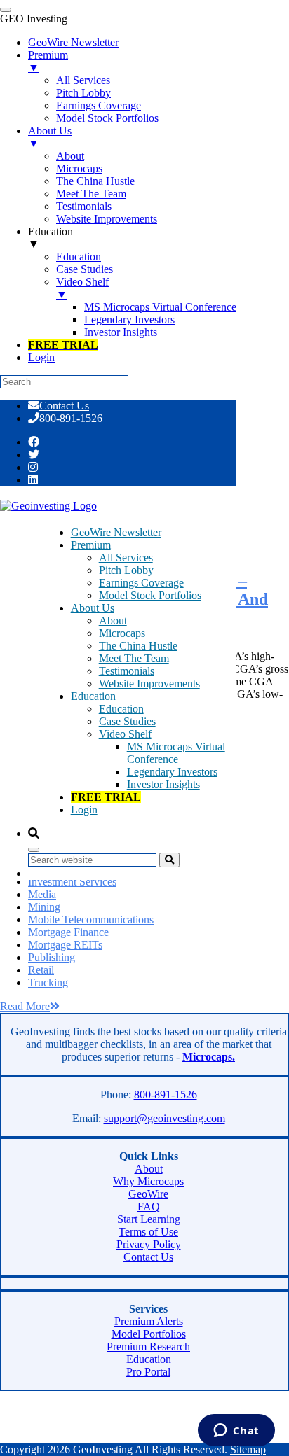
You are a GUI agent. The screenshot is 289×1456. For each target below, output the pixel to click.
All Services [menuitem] (83, 80)
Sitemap (248, 1449)
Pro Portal (148, 1372)
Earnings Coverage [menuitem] (98, 105)
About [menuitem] (70, 156)
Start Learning (148, 1219)
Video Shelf (125, 734)
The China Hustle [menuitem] (95, 181)
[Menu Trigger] (5, 10)
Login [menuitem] (41, 357)
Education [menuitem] (50, 237)
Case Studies (127, 721)
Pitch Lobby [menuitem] (83, 93)
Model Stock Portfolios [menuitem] (107, 118)
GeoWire (148, 1194)
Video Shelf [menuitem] (82, 288)
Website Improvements (149, 684)
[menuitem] (63, 345)
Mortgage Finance (68, 932)
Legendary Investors (172, 772)
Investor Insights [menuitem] (120, 332)
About (113, 620)
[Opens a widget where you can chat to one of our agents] (236, 1431)
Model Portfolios (149, 1334)
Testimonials (126, 671)
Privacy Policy (148, 1244)
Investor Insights (163, 784)
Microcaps (122, 633)
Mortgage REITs (65, 945)
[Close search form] (33, 850)
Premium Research (148, 1346)
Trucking (48, 982)
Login (84, 810)
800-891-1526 (70, 418)
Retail (41, 970)
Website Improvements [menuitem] (106, 219)
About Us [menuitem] (50, 137)
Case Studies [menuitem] (84, 269)
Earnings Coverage (141, 583)
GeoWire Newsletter (116, 532)
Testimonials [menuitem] (84, 206)
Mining (44, 907)
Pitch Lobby (126, 570)
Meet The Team (134, 658)
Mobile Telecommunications (91, 919)
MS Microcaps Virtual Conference (176, 753)
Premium (91, 545)
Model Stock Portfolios (150, 595)
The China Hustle (138, 646)
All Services (126, 558)
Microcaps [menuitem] (79, 168)
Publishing (51, 957)
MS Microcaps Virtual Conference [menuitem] (160, 307)
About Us (92, 608)
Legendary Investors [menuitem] (129, 320)
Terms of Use (148, 1232)
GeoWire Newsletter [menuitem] (73, 42)
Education (121, 709)
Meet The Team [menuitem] (91, 194)
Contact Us (64, 406)
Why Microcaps (148, 1181)
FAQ (148, 1206)
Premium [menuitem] (48, 61)
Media (42, 894)
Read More (25, 1006)
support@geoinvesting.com (164, 1118)
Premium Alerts (148, 1321)
